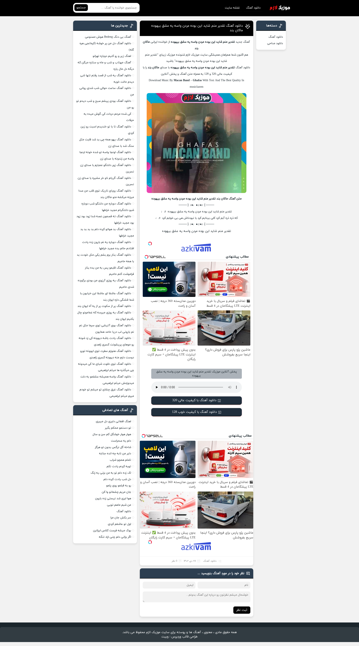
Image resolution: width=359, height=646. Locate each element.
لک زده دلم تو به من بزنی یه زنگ (111, 473)
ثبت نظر (241, 610)
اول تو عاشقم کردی (119, 524)
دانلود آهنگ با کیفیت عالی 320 (194, 400)
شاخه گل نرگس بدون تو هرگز (113, 447)
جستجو (81, 8)
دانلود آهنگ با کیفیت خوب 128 (194, 412)
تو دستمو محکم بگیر (118, 428)
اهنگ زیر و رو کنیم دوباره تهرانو (112, 56)
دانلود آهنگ (253, 8)
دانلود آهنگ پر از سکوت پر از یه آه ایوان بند (104, 306)
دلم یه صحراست (121, 441)
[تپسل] (150, 243)
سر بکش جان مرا (121, 518)
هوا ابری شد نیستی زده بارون (113, 498)
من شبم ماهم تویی (119, 505)
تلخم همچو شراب (120, 460)
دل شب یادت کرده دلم (117, 479)
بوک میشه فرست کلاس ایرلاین (112, 531)
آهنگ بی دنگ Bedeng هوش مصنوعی (108, 37)
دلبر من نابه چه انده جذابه (115, 454)
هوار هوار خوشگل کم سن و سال (111, 434)
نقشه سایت (232, 8)
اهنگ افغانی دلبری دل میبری (113, 421)
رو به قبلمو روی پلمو (118, 486)
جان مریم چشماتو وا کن (116, 492)
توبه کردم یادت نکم (119, 466)
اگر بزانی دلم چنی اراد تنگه (115, 537)
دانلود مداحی (275, 43)
